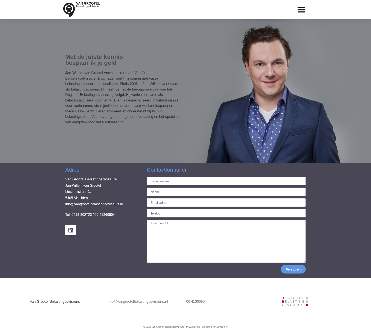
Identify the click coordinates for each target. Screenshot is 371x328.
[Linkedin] (70, 230)
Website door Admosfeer (215, 326)
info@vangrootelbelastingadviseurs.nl (94, 204)
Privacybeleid (193, 326)
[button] (301, 9)
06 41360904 (196, 301)
